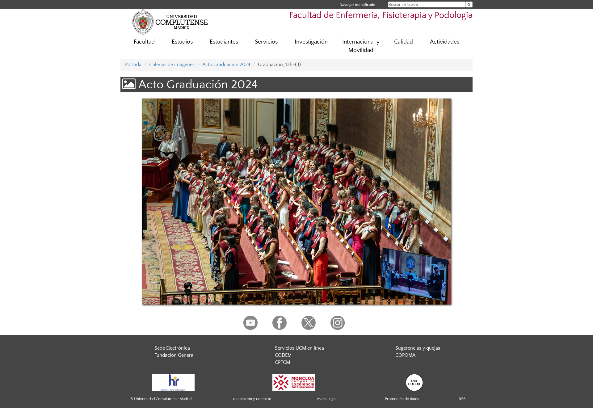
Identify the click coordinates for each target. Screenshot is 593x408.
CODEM (283, 355)
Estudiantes (224, 42)
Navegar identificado (357, 4)
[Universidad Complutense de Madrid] (169, 21)
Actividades (444, 42)
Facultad (144, 42)
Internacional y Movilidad (361, 46)
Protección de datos (402, 399)
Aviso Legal (326, 399)
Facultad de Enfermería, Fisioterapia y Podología (381, 15)
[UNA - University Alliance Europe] (414, 382)
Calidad (403, 42)
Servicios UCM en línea (299, 348)
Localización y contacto (251, 399)
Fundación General (174, 355)
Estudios (182, 42)
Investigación (311, 42)
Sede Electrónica (172, 348)
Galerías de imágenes (172, 64)
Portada (133, 64)
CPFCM (282, 362)
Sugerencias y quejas (417, 348)
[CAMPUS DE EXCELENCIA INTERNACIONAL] (293, 382)
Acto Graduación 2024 (226, 64)
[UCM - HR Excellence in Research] (173, 382)
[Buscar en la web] (469, 4)
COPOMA (405, 355)
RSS (462, 399)
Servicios (266, 42)
